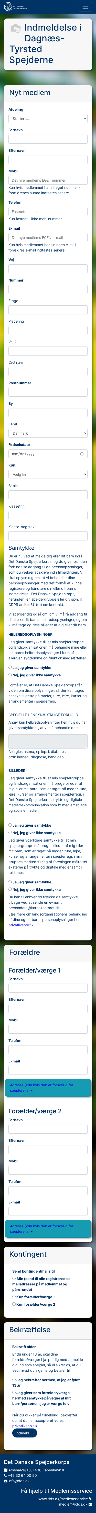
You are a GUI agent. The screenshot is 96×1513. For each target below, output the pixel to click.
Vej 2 (12, 342)
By (10, 403)
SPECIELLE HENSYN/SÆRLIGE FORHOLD (43, 715)
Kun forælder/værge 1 (35, 1297)
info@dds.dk (18, 1481)
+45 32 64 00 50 (22, 1475)
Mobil (13, 171)
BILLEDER (16, 770)
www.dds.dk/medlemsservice (63, 1499)
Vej (11, 259)
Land (12, 424)
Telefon (15, 202)
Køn (11, 465)
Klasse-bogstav (21, 527)
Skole (13, 485)
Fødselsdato (19, 444)
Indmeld (23, 1433)
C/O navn (16, 362)
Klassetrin (16, 506)
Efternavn (17, 150)
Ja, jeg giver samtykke (31, 667)
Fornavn (15, 130)
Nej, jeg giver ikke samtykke (36, 675)
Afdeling (15, 109)
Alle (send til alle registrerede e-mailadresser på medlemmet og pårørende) (42, 1284)
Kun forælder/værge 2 (35, 1304)
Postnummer (19, 383)
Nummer (16, 280)
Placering (16, 321)
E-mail (14, 228)
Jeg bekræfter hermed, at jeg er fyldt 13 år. (46, 1382)
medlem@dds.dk (74, 1504)
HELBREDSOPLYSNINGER (30, 634)
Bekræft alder (24, 1346)
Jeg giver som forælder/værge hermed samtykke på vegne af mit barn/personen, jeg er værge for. (41, 1398)
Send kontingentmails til (33, 1271)
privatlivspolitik (21, 925)
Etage (13, 300)
